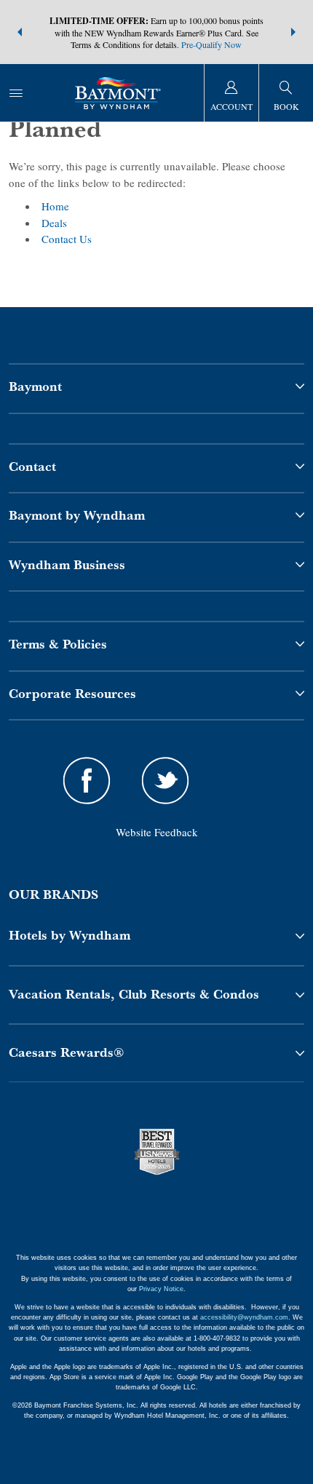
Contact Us (66, 238)
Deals (54, 222)
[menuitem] (16, 93)
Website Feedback (157, 832)
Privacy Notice (161, 1289)
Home (55, 206)
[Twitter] (165, 783)
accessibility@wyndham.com (244, 1317)
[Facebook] (87, 783)
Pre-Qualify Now (211, 44)
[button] (20, 32)
